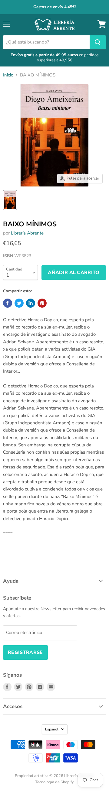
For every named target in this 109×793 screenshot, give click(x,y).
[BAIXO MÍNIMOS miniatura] (10, 200)
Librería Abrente (27, 233)
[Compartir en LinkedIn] (30, 303)
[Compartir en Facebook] (7, 303)
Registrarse (25, 652)
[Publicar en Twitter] (19, 303)
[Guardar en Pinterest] (42, 303)
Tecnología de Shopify (54, 782)
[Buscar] (98, 42)
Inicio (8, 75)
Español (51, 729)
